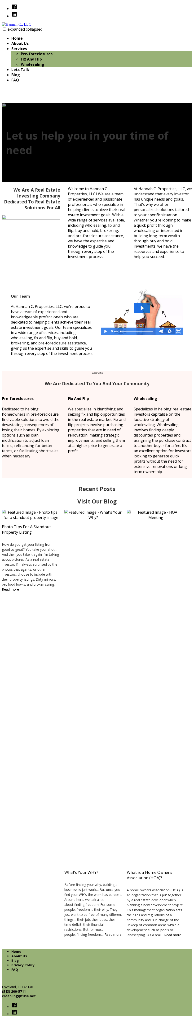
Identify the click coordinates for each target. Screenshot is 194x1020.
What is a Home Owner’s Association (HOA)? (149, 875)
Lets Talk (20, 69)
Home (17, 38)
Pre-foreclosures (37, 53)
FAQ (15, 80)
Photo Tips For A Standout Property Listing (26, 529)
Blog (15, 74)
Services (19, 48)
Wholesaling (32, 64)
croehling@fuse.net (19, 996)
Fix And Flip (31, 59)
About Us (20, 43)
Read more (10, 589)
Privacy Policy (23, 965)
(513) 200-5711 (14, 991)
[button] (4, 29)
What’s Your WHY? (81, 872)
